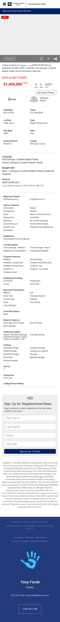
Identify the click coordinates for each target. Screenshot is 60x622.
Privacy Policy (39, 522)
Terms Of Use (20, 522)
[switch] (41, 58)
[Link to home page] (16, 4)
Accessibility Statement (21, 526)
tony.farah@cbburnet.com (38, 595)
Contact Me (30, 609)
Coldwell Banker (24, 537)
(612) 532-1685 (17, 595)
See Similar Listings (45, 93)
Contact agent (9, 59)
